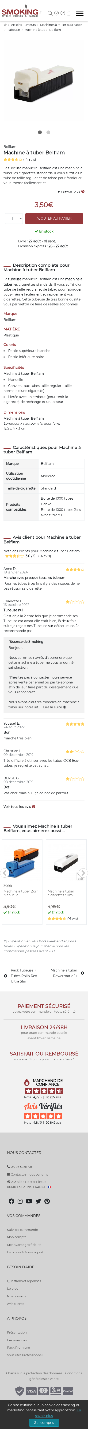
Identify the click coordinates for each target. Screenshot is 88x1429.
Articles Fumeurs (23, 25)
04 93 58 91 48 (21, 1166)
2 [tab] (48, 132)
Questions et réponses (24, 1281)
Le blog (13, 1288)
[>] (83, 873)
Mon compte (17, 1237)
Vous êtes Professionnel (25, 1355)
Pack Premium (18, 1347)
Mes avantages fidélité (24, 1245)
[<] (4, 873)
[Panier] (69, 14)
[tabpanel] (44, 80)
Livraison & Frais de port (25, 1252)
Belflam (10, 147)
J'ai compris (44, 1423)
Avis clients (15, 1304)
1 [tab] (40, 132)
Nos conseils (16, 1296)
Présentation (17, 1332)
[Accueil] (5, 25)
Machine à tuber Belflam (42, 30)
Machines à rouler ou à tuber (61, 25)
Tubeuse (14, 30)
